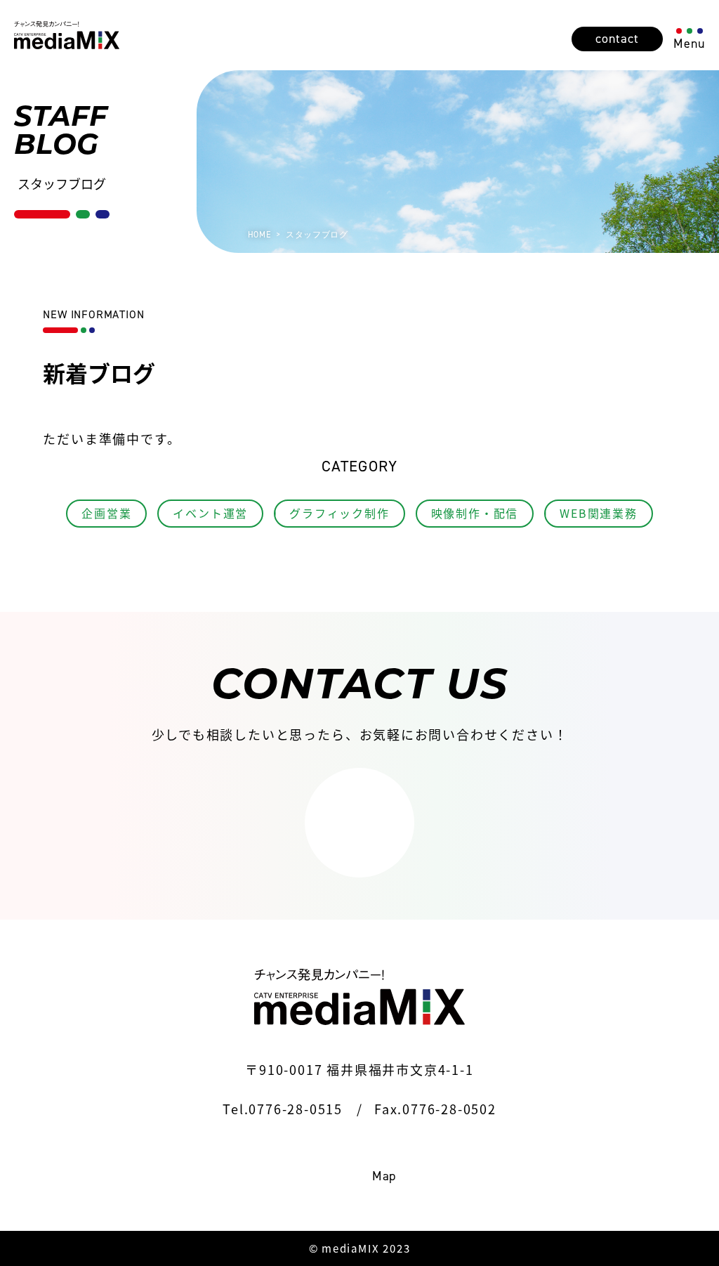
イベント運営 (210, 512)
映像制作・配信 (475, 512)
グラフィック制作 (339, 512)
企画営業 (106, 512)
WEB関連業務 (599, 512)
